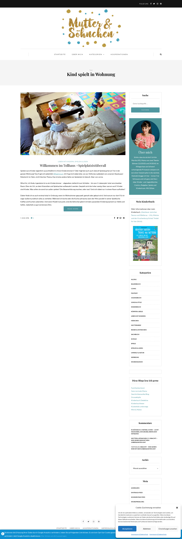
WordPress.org (137, 502)
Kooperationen (119, 54)
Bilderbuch (136, 284)
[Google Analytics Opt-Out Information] (2, 534)
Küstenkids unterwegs (139, 406)
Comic (133, 288)
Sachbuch (135, 334)
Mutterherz (136, 325)
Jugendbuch (136, 298)
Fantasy (134, 293)
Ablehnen (147, 529)
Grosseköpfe (136, 397)
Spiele (133, 343)
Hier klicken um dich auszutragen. (54, 536)
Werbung (135, 357)
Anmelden (135, 488)
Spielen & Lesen (81, 161)
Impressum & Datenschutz (139, 534)
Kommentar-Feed (138, 497)
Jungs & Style (136, 302)
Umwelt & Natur (137, 353)
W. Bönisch (135, 430)
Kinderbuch (136, 307)
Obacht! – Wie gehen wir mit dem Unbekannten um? (144, 440)
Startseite (60, 54)
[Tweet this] (117, 218)
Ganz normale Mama (139, 391)
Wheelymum (58, 174)
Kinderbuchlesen (137, 403)
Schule (134, 339)
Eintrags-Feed (137, 492)
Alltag (134, 279)
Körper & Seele (137, 311)
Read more (72, 209)
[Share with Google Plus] (120, 218)
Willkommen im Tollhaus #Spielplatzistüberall (73, 165)
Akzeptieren (127, 529)
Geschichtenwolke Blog (140, 394)
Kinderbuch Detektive (139, 400)
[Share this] (114, 218)
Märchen (135, 321)
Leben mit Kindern (66, 161)
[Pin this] (123, 218)
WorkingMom (137, 362)
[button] (177, 507)
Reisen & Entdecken (139, 330)
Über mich (77, 54)
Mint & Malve (136, 410)
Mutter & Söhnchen (139, 438)
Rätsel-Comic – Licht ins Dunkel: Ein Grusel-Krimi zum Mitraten (145, 432)
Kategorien (95, 54)
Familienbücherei (138, 388)
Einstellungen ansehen (168, 529)
